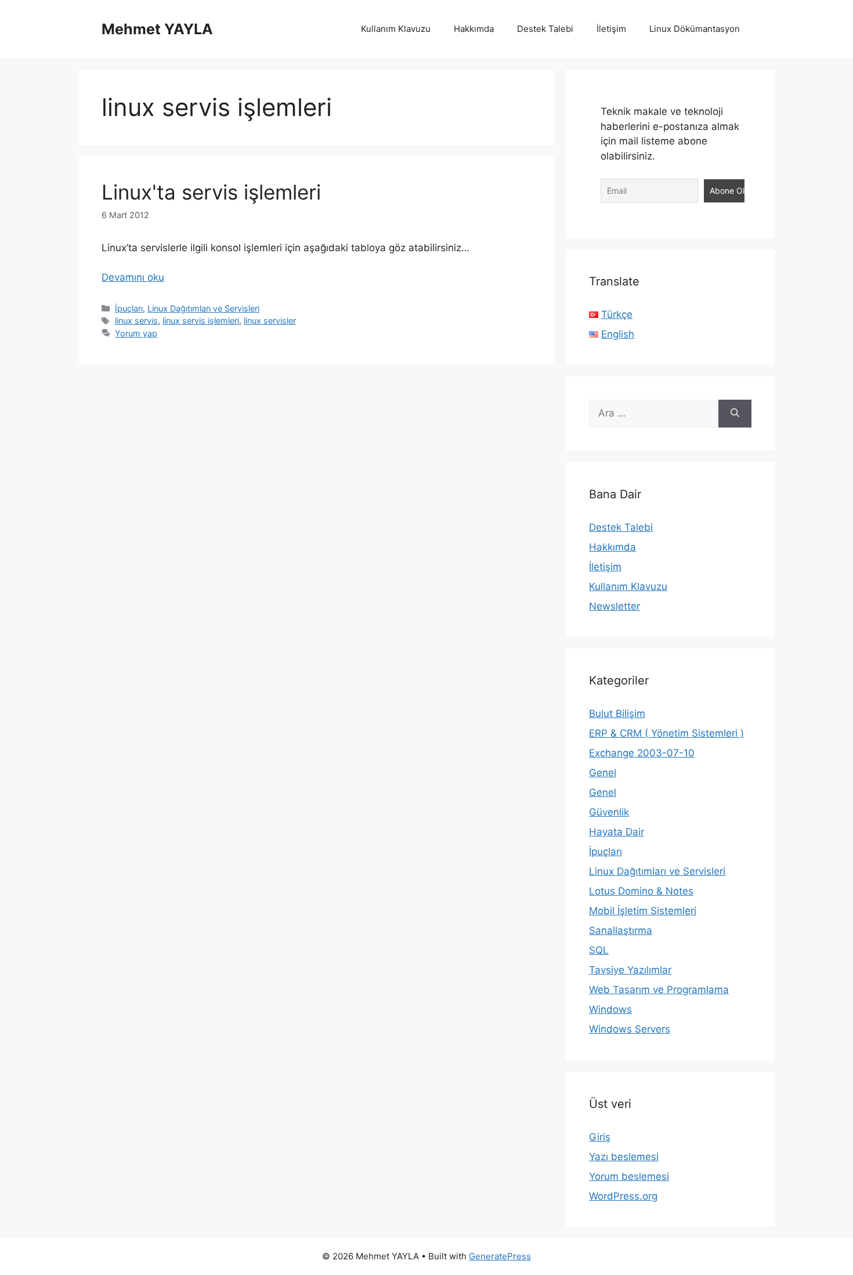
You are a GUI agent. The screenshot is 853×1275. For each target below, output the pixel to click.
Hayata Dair (616, 832)
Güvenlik (609, 812)
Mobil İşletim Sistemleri (642, 911)
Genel (602, 772)
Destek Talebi (545, 28)
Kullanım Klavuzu (396, 28)
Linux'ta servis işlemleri (211, 192)
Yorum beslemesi (629, 1176)
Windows (610, 1009)
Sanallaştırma (620, 930)
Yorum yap (136, 333)
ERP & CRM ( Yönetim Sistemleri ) (666, 733)
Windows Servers (629, 1029)
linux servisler (270, 320)
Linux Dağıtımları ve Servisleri (203, 308)
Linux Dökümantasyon (694, 28)
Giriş (599, 1137)
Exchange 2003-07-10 (642, 753)
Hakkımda (474, 28)
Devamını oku (133, 277)
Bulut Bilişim (617, 713)
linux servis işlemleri (200, 320)
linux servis (136, 320)
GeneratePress (500, 1256)
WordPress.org (623, 1196)
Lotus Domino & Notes (641, 891)
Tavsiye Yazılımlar (630, 970)
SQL (599, 950)
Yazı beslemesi (624, 1156)
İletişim (611, 28)
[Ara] (734, 414)
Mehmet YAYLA (157, 29)
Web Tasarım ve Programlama (659, 989)
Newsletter (614, 606)
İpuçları (129, 308)
